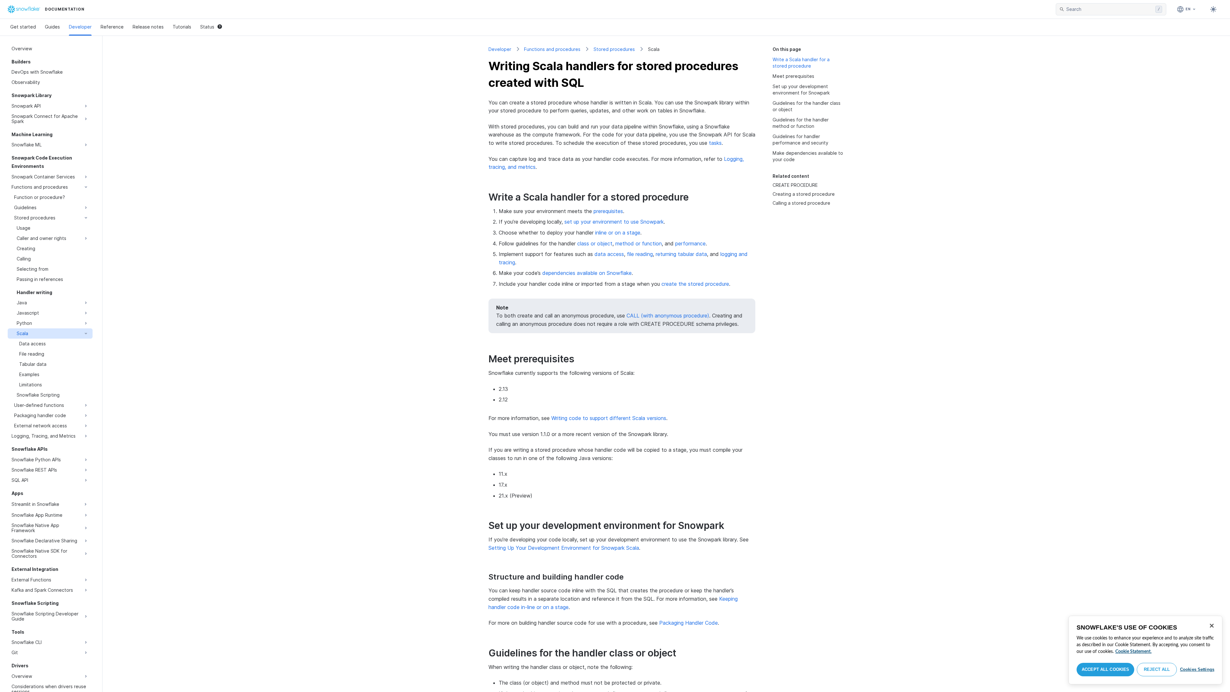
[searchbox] (1109, 9)
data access (609, 254)
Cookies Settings (1197, 669)
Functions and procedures (552, 49)
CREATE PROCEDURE (795, 185)
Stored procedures (614, 49)
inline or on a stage (617, 232)
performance (690, 243)
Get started (23, 26)
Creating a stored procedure (804, 194)
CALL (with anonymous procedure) (668, 315)
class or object (594, 243)
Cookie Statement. (1133, 651)
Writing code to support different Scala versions (608, 418)
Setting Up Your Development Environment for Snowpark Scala (563, 548)
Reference (112, 26)
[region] (1145, 650)
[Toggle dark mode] (1213, 9)
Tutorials (182, 26)
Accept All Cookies (1105, 669)
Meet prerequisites (793, 76)
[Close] (1212, 626)
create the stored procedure (695, 284)
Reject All (1157, 669)
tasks (715, 143)
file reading (640, 254)
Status (207, 26)
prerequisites (608, 211)
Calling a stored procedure (801, 203)
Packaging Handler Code (688, 623)
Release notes (148, 26)
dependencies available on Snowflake (587, 273)
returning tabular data (681, 254)
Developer (80, 26)
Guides (52, 26)
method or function (638, 243)
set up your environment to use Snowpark (614, 221)
